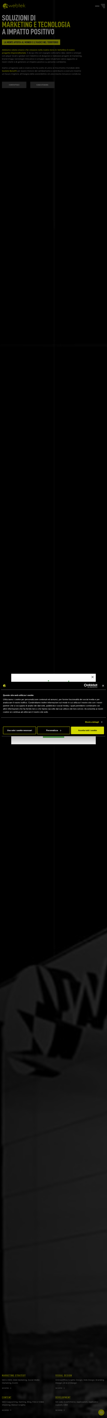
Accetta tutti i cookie (87, 730)
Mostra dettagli (92, 722)
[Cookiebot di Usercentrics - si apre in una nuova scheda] (86, 686)
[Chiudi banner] (103, 686)
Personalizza (52, 730)
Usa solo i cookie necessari (19, 730)
